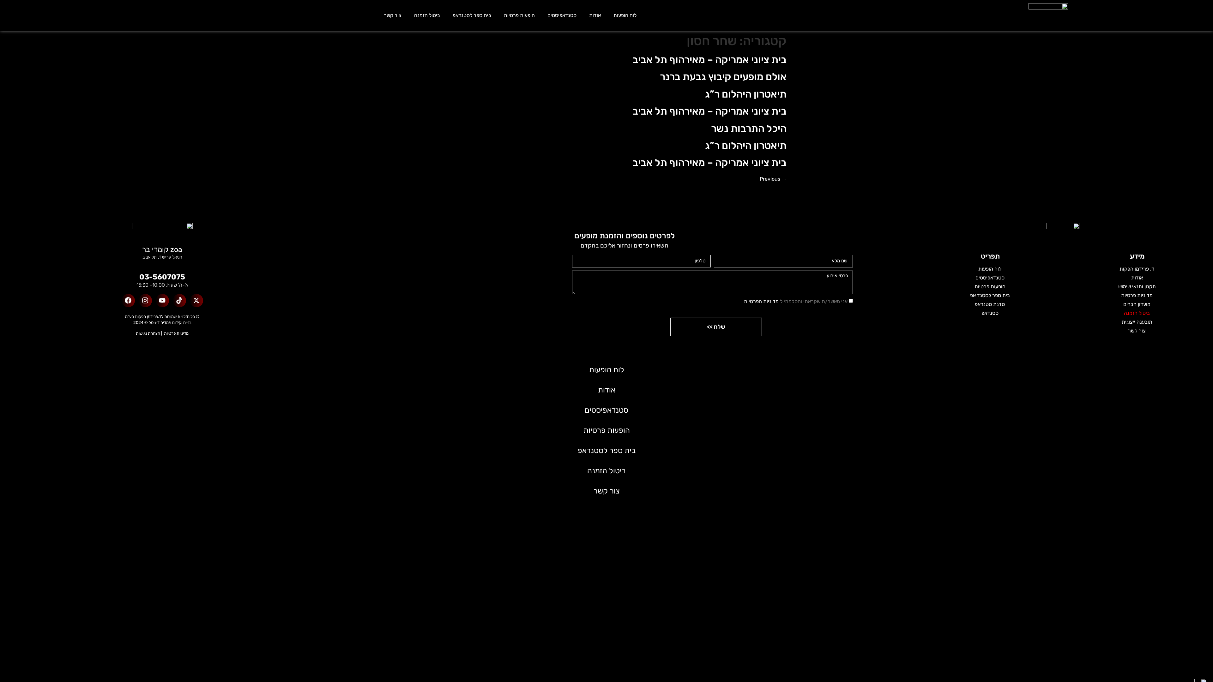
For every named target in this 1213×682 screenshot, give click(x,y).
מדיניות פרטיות (1137, 295)
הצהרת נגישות (148, 333)
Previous (773, 179)
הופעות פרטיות (519, 15)
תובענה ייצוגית (1137, 322)
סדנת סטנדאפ (990, 304)
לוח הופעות (625, 15)
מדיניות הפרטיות (761, 301)
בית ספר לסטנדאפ (472, 15)
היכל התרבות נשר (749, 129)
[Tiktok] (179, 300)
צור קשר (392, 15)
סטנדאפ (990, 313)
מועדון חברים (1136, 304)
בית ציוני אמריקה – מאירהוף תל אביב (709, 60)
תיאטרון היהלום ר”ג (746, 94)
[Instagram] (145, 300)
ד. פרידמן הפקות (1136, 269)
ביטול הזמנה (427, 15)
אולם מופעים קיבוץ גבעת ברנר (723, 77)
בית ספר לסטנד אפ (990, 295)
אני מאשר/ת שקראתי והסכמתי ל (796, 301)
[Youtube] (162, 300)
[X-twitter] (196, 300)
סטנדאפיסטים (561, 15)
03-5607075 (162, 276)
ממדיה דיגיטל (160, 322)
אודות (595, 15)
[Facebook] (128, 300)
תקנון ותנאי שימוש (1137, 287)
